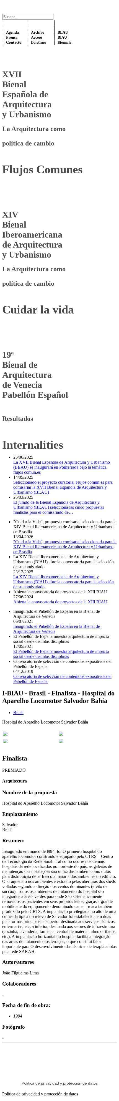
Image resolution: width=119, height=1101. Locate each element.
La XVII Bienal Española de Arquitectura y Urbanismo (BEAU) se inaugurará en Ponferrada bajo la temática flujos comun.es (61, 467)
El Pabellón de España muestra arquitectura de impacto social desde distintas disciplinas (61, 654)
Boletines (38, 42)
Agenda (12, 32)
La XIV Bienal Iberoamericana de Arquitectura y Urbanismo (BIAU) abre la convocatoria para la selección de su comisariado (63, 581)
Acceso (36, 37)
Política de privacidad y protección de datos (60, 1083)
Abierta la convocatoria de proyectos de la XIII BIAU (60, 601)
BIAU (62, 37)
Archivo (37, 32)
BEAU (63, 32)
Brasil (18, 712)
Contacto (13, 42)
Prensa (11, 37)
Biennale (64, 42)
